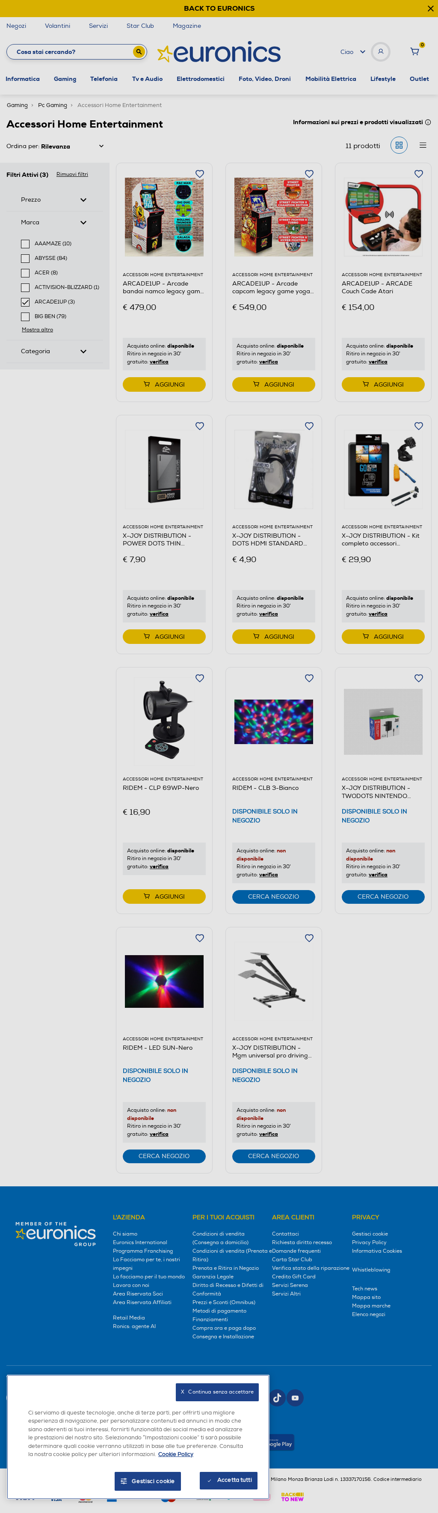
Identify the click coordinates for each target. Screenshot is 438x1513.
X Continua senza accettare (217, 1392)
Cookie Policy (175, 1454)
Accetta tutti (234, 1480)
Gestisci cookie (153, 1481)
